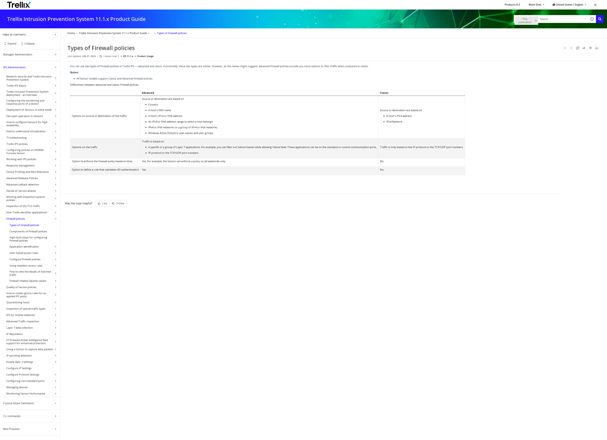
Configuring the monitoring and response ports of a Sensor (25, 102)
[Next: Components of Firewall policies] (571, 48)
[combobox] (551, 19)
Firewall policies (15, 218)
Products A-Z (512, 4)
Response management (20, 165)
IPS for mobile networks (20, 315)
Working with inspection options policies (25, 198)
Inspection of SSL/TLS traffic (23, 206)
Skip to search (76, 3)
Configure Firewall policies (24, 259)
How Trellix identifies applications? (26, 212)
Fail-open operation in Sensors (24, 116)
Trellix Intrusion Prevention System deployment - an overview (27, 93)
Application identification (24, 246)
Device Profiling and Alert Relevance (27, 172)
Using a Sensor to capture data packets (29, 349)
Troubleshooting (16, 137)
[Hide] (55, 34)
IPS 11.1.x (128, 56)
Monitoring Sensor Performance (25, 393)
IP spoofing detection (19, 355)
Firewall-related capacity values (27, 281)
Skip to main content (52, 3)
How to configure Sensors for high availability (26, 124)
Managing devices (17, 387)
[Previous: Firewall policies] (565, 48)
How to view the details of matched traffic (30, 273)
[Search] (600, 19)
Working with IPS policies (21, 159)
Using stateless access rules (26, 265)
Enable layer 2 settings (19, 362)
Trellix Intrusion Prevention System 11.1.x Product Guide (113, 33)
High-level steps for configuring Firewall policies (28, 239)
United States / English (569, 4)
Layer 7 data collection (19, 327)
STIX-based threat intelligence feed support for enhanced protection (27, 341)
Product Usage (145, 56)
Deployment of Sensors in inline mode (29, 110)
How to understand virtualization (26, 131)
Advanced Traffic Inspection (22, 321)
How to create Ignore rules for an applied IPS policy (26, 295)
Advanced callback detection (22, 184)
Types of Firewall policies (24, 225)
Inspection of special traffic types (25, 308)
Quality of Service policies (21, 287)
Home (71, 33)
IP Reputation (14, 334)
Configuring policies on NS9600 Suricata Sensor (25, 151)
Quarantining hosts (18, 302)
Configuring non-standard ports (25, 381)
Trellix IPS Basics (16, 85)
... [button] (152, 33)
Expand (12, 43)
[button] (595, 5)
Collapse (30, 43)
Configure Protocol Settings (22, 374)
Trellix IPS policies (17, 144)
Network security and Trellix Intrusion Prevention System (29, 78)
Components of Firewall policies (28, 231)
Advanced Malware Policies (22, 178)
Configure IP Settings (19, 368)
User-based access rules (23, 253)
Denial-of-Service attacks (21, 191)
